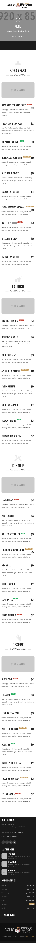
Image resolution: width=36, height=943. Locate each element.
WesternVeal (8, 515)
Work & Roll (12, 862)
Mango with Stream (11, 763)
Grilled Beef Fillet (11, 534)
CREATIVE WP (30, 936)
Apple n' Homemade (11, 370)
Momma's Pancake (10, 142)
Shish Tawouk (8, 584)
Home (14, 36)
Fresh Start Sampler (12, 123)
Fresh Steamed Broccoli (13, 207)
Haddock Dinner (10, 336)
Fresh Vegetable (9, 386)
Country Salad (9, 355)
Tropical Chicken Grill (13, 549)
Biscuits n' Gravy (10, 173)
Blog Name (11, 870)
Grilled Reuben (9, 223)
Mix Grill (6, 565)
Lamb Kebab (7, 500)
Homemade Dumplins (12, 157)
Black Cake (7, 679)
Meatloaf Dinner (10, 321)
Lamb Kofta (7, 599)
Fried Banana (8, 794)
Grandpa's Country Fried (14, 105)
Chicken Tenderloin (11, 436)
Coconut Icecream (10, 778)
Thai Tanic (11, 854)
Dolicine (6, 744)
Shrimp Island (9, 615)
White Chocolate (10, 729)
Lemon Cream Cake (10, 713)
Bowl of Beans (9, 420)
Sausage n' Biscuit (11, 191)
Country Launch (10, 404)
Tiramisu (6, 694)
